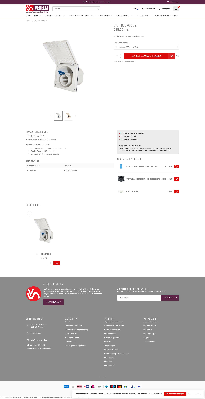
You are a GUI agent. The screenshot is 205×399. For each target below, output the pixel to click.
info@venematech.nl (39, 340)
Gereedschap (143, 16)
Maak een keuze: (122, 43)
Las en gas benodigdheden (165, 16)
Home (28, 16)
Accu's (37, 16)
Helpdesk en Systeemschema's (116, 354)
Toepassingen (109, 346)
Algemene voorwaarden (113, 322)
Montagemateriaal (124, 16)
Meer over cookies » (194, 394)
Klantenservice (173, 2)
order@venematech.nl (159, 150)
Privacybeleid (109, 365)
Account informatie (151, 322)
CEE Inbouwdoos (41, 21)
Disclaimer (108, 361)
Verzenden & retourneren (114, 326)
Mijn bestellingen (149, 326)
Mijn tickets (147, 330)
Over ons (107, 342)
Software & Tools (111, 350)
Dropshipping (109, 358)
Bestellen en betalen (112, 330)
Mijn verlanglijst (149, 334)
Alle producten (149, 342)
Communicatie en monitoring (81, 16)
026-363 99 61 (36, 333)
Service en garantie (111, 338)
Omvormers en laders (54, 16)
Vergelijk (146, 338)
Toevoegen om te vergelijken (124, 61)
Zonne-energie (104, 16)
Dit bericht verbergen (175, 394)
